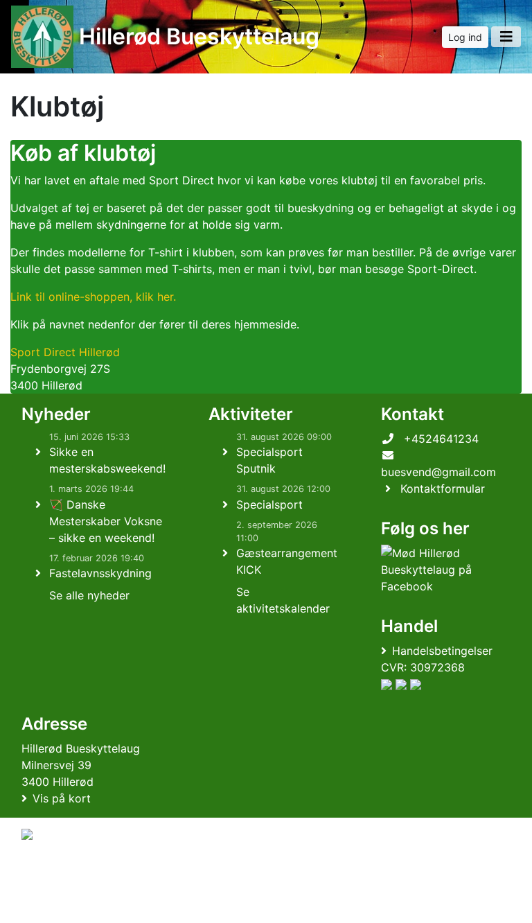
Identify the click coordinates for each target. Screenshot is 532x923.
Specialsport (269, 504)
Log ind (465, 37)
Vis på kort (62, 798)
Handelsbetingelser (442, 651)
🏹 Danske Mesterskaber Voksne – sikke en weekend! (105, 521)
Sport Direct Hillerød (65, 352)
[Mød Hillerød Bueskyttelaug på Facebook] (443, 570)
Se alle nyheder (89, 595)
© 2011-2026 (49, 904)
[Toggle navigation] (506, 36)
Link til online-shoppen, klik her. (93, 297)
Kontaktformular (442, 488)
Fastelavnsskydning (100, 573)
